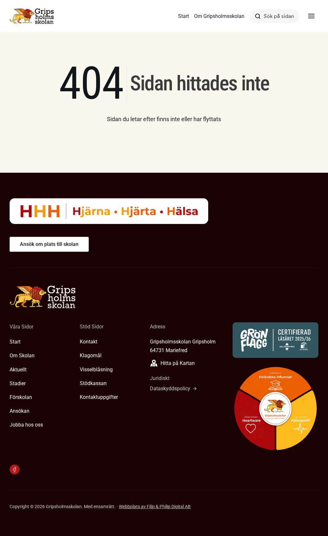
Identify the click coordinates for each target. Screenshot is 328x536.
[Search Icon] (274, 16)
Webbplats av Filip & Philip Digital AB (155, 506)
